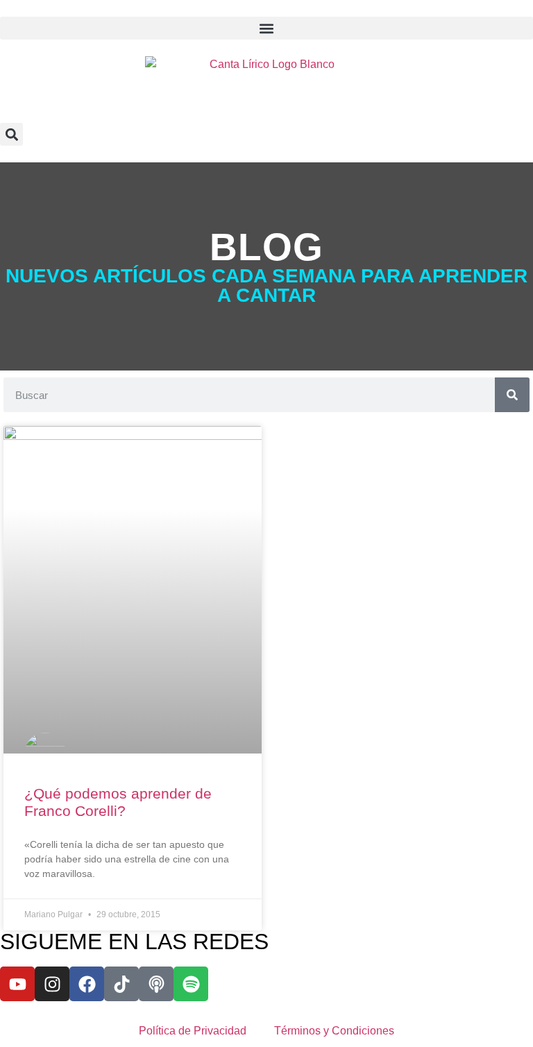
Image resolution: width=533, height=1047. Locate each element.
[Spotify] (191, 984)
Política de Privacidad (192, 1031)
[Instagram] (52, 984)
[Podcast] (156, 984)
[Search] (512, 394)
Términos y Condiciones (334, 1031)
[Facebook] (86, 984)
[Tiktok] (121, 984)
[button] (266, 28)
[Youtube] (17, 984)
